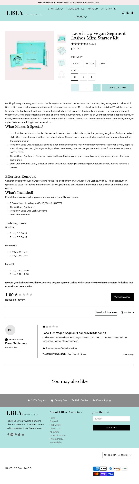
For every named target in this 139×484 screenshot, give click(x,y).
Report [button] (76, 354)
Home (52, 418)
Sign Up (111, 427)
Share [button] (83, 354)
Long (102, 63)
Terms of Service (57, 435)
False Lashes (75, 9)
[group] (23, 295)
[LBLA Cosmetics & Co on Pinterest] (15, 435)
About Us (54, 432)
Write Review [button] (122, 297)
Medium (89, 63)
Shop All (54, 421)
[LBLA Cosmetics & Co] (24, 13)
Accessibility (56, 442)
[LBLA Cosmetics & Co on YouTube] (23, 435)
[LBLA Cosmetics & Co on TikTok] (19, 435)
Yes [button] (69, 354)
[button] (102, 44)
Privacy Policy (56, 439)
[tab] (106, 312)
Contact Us (55, 428)
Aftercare (108, 9)
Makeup (93, 9)
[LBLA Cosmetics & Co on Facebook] (8, 435)
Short (76, 63)
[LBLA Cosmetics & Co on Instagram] (12, 435)
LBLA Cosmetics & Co (22, 468)
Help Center (55, 425)
